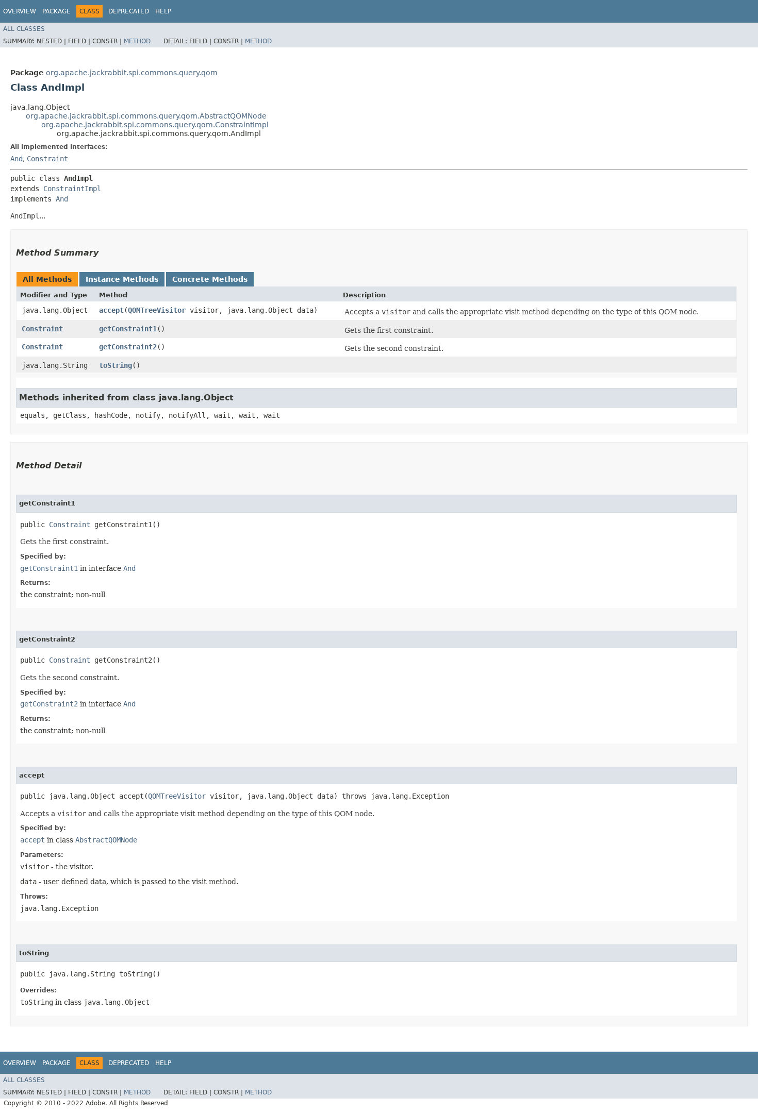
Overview (19, 11)
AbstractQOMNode (106, 840)
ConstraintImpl (72, 188)
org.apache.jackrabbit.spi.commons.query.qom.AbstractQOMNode (146, 116)
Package (56, 11)
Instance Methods (122, 279)
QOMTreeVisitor (157, 310)
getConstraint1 (128, 329)
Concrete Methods (210, 279)
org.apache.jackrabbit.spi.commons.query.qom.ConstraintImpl (155, 125)
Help (163, 11)
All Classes (24, 28)
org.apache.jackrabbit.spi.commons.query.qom (132, 73)
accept (111, 310)
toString (115, 365)
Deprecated (128, 11)
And (16, 159)
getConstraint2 (128, 347)
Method (137, 41)
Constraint (47, 159)
